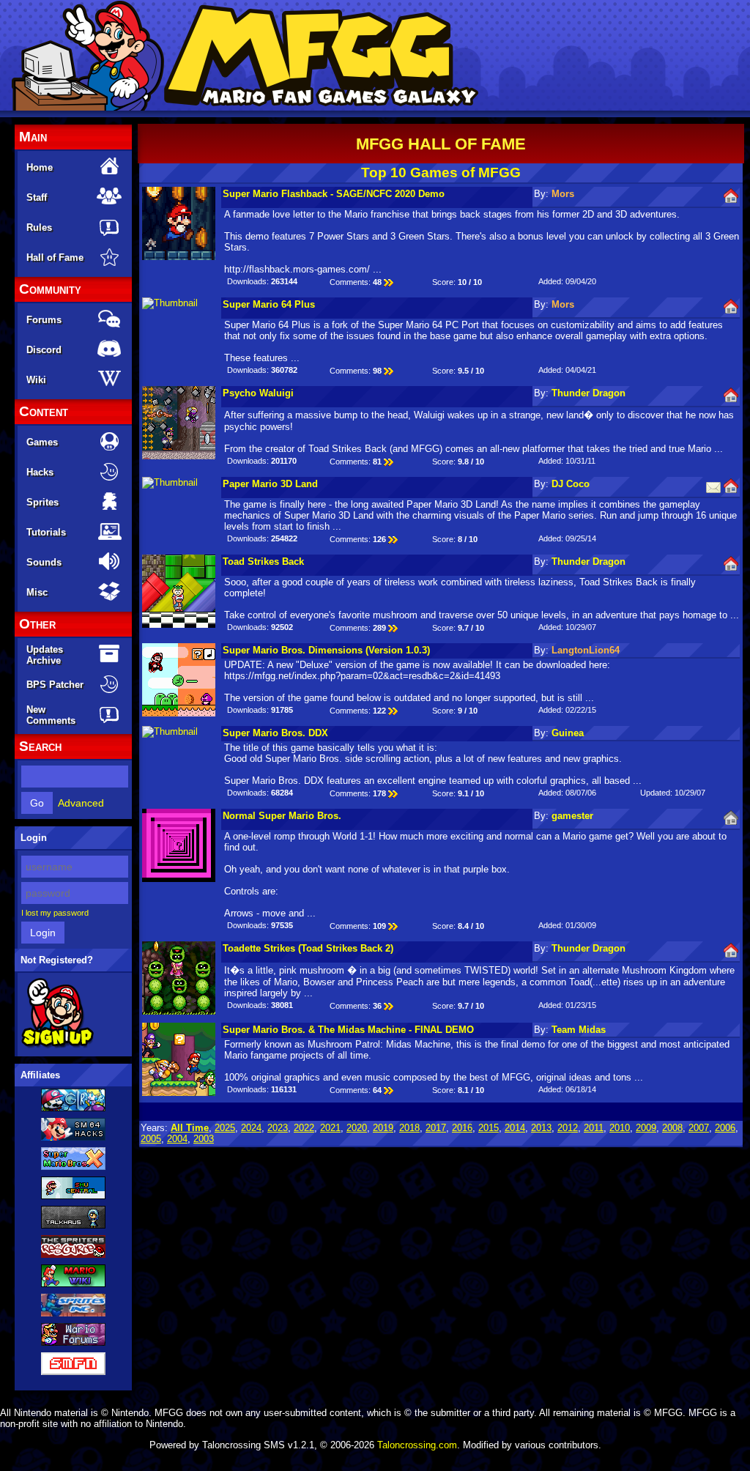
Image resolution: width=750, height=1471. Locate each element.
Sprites (42, 502)
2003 (203, 1138)
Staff (36, 197)
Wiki (36, 379)
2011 (594, 1127)
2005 (151, 1138)
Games (42, 442)
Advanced (81, 803)
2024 (251, 1127)
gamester (572, 815)
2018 (409, 1127)
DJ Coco (571, 483)
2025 (225, 1127)
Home (39, 167)
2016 (462, 1127)
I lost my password (55, 912)
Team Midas (579, 1029)
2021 (330, 1127)
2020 (356, 1127)
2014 (515, 1127)
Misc (37, 592)
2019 (383, 1127)
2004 (177, 1138)
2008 (672, 1127)
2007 (698, 1127)
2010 (619, 1127)
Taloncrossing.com (417, 1444)
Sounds (44, 562)
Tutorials (46, 532)
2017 (436, 1127)
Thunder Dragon (588, 393)
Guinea (568, 732)
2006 (725, 1127)
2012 (567, 1127)
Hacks (39, 472)
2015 (488, 1127)
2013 (541, 1127)
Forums (44, 319)
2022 (304, 1127)
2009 (646, 1127)
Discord (44, 349)
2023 (277, 1127)
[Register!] (57, 1045)
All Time (190, 1127)
